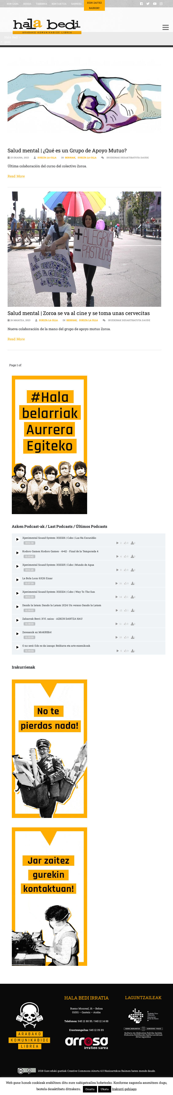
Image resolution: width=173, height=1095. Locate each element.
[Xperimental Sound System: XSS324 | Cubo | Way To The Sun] (17, 593)
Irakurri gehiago (124, 1089)
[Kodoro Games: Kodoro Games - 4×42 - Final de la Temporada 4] (17, 552)
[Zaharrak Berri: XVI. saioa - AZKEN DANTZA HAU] (17, 620)
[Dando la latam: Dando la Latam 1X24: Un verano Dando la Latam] (17, 606)
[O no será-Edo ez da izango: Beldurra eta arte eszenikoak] (17, 647)
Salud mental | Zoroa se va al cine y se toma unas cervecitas (79, 313)
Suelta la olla (47, 157)
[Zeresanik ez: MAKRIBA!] (17, 633)
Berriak (70, 157)
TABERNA (41, 3)
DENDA (27, 3)
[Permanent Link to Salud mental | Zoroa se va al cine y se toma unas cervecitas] (84, 249)
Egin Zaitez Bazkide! (94, 5)
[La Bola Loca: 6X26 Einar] (17, 579)
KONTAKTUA (59, 3)
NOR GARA (13, 3)
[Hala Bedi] (81, 26)
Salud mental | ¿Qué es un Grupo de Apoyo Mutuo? (67, 150)
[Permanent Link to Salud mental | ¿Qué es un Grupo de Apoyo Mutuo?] (84, 101)
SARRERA (76, 3)
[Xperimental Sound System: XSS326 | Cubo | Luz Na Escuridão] (17, 539)
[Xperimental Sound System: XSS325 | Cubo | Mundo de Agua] (17, 566)
